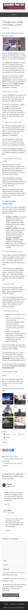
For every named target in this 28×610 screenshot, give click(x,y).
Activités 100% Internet (11, 456)
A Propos (6, 604)
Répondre (7, 504)
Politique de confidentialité (17, 604)
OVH (9, 141)
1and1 (4, 141)
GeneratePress (21, 607)
